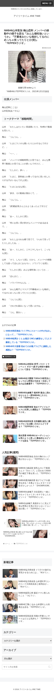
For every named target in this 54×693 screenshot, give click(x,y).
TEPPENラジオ (10, 357)
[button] (49, 666)
